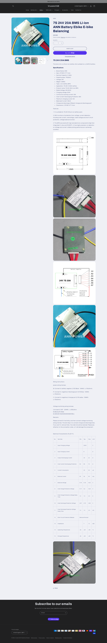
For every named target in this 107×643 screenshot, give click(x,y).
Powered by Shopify (25, 637)
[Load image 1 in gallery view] (18, 60)
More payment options (70, 56)
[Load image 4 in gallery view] (42, 60)
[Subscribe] (65, 613)
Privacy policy (42, 637)
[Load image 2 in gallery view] (26, 60)
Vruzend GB (18, 637)
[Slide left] (13, 60)
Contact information (67, 637)
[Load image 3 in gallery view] (34, 60)
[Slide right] (47, 60)
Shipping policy (58, 637)
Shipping (63, 37)
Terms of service (50, 637)
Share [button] (56, 588)
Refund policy (34, 637)
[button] (13, 6)
